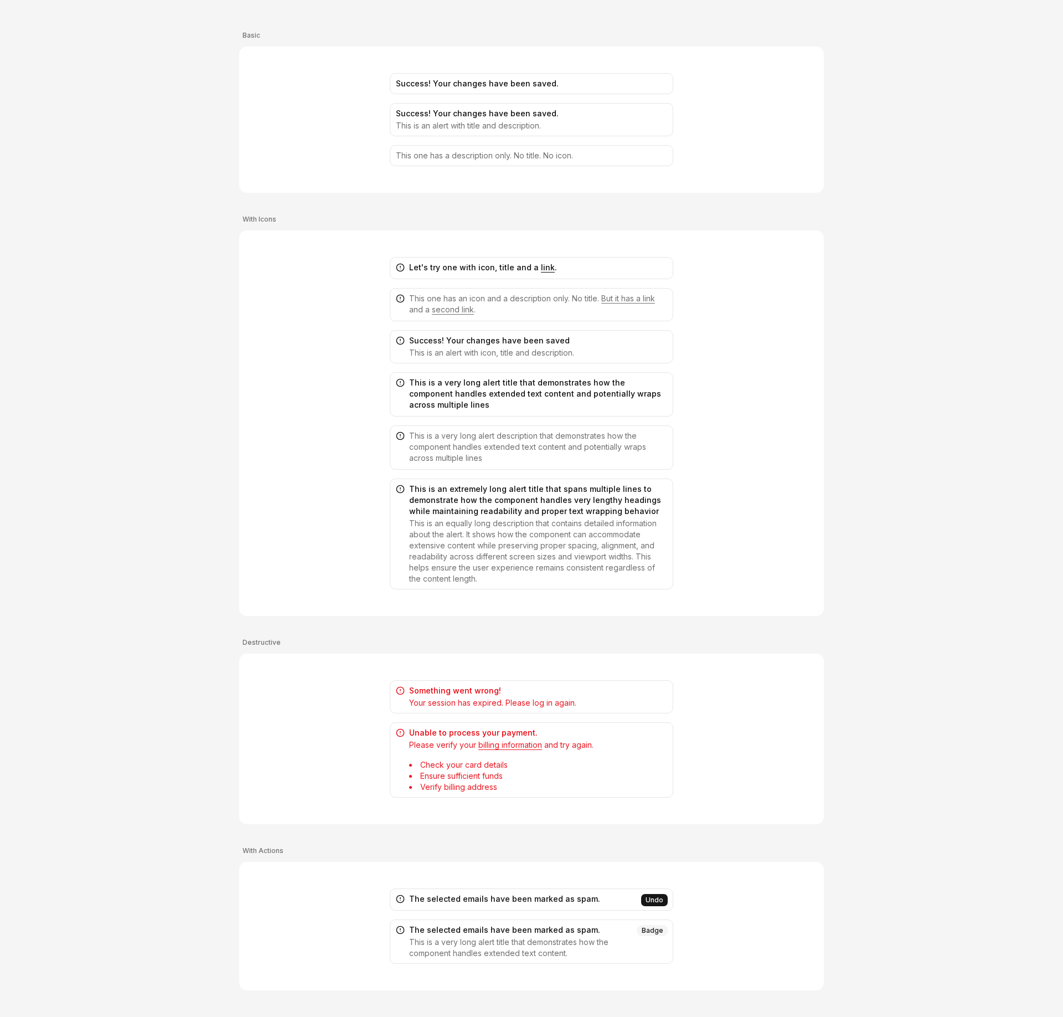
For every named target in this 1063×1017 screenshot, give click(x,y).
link (548, 267)
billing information (510, 744)
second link (453, 309)
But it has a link (628, 298)
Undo (654, 900)
